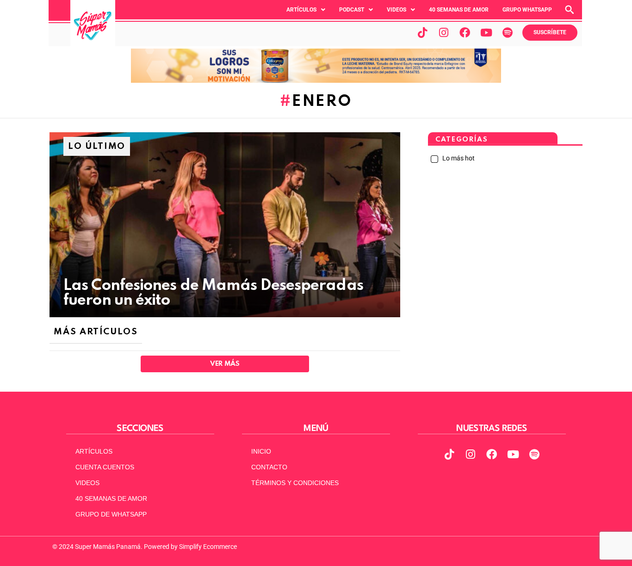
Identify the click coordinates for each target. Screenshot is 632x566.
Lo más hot (458, 158)
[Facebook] (465, 32)
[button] (305, 9)
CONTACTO (269, 467)
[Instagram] (443, 32)
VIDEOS (87, 482)
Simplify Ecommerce (208, 546)
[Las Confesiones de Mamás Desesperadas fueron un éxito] (225, 224)
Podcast (351, 9)
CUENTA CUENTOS (104, 467)
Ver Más (224, 364)
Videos (396, 9)
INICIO (261, 451)
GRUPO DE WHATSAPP (111, 514)
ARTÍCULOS (93, 451)
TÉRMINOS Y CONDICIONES (295, 482)
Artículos (301, 9)
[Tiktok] (422, 32)
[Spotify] (507, 32)
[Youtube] (486, 32)
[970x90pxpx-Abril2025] (316, 80)
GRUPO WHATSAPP (527, 9)
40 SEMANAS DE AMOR (459, 9)
